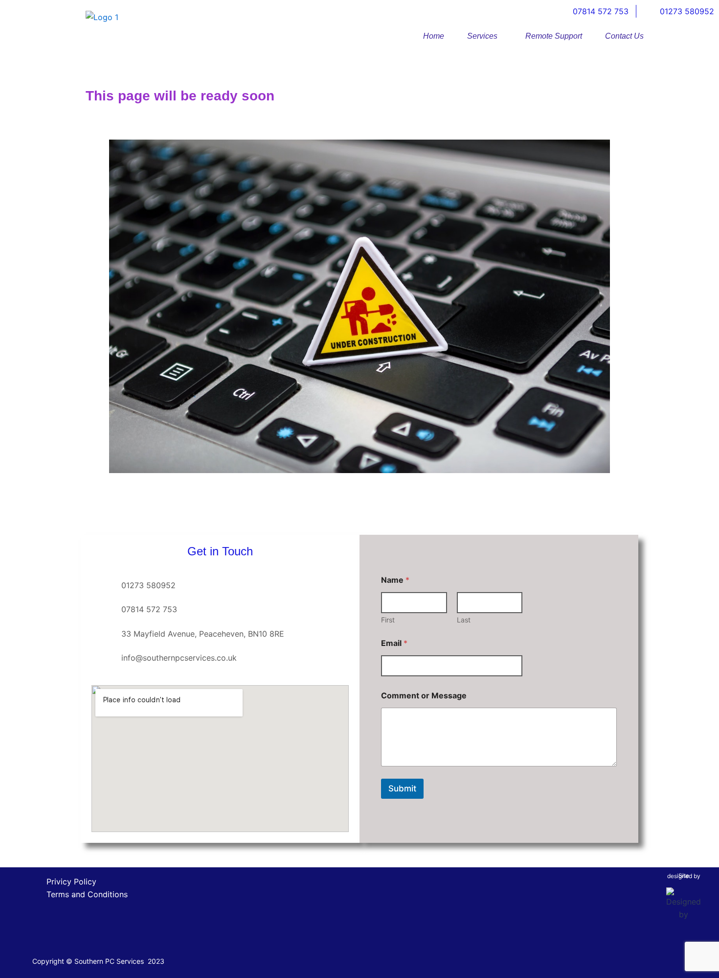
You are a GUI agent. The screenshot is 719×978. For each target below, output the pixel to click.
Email (394, 643)
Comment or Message (424, 695)
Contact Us (624, 36)
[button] (485, 36)
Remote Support (553, 36)
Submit (402, 788)
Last (464, 620)
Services (482, 36)
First (388, 620)
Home (433, 36)
